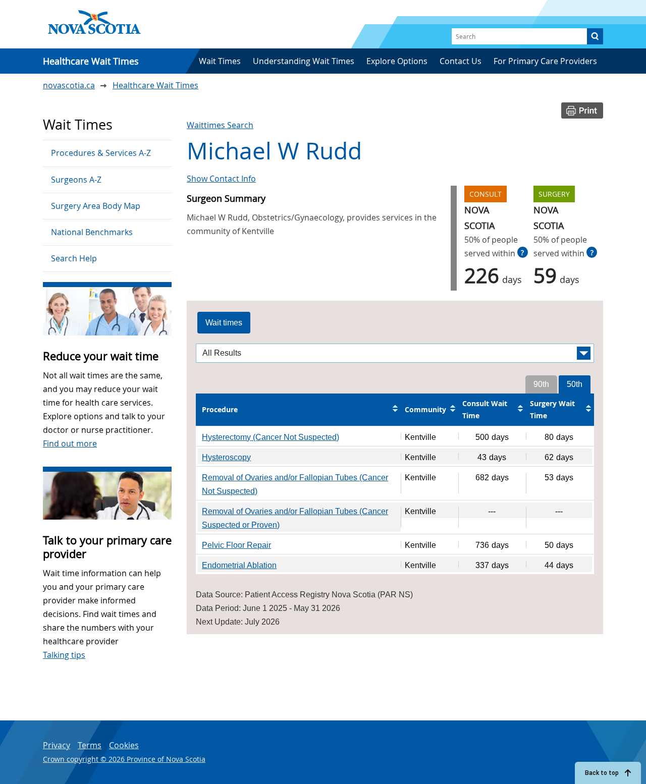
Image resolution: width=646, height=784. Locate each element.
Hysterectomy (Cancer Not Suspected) (270, 437)
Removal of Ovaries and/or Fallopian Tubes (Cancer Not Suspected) (295, 484)
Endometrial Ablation (239, 565)
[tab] (223, 323)
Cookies (124, 745)
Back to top (602, 772)
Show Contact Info (221, 178)
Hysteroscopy (226, 457)
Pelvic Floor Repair (236, 545)
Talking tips (64, 654)
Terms (89, 745)
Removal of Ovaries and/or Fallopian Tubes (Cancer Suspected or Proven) (295, 518)
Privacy (56, 745)
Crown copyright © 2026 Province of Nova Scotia (124, 759)
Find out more (70, 443)
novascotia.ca (69, 85)
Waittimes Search (220, 125)
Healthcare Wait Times (155, 85)
